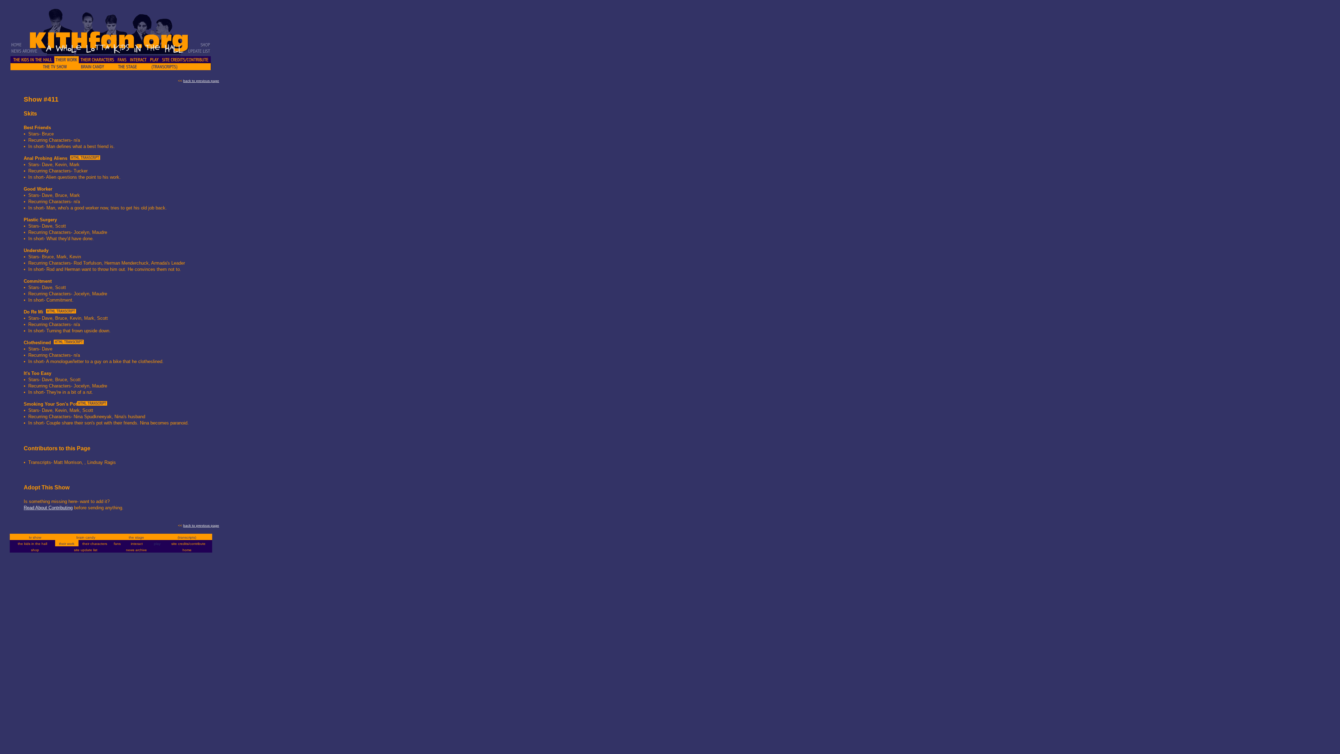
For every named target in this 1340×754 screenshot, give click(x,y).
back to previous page (201, 81)
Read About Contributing (48, 507)
